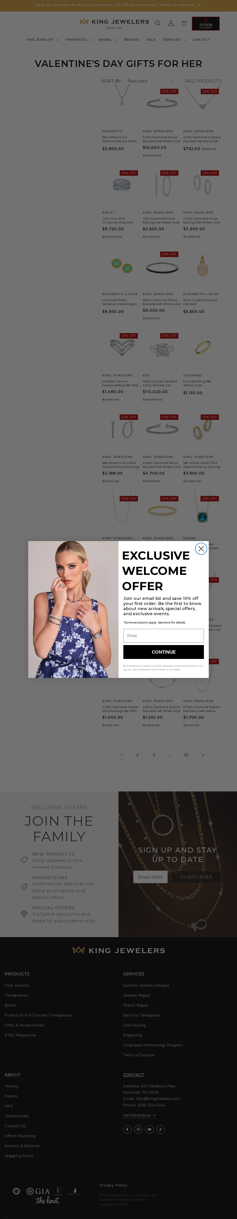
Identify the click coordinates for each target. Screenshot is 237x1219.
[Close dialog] (201, 548)
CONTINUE (164, 652)
